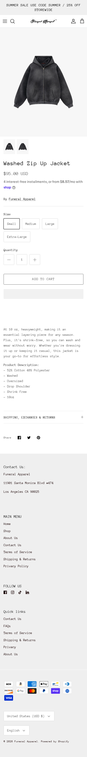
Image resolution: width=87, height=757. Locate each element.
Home (7, 524)
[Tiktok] (20, 592)
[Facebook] (5, 592)
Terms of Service (18, 552)
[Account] (72, 21)
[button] (43, 294)
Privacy (10, 647)
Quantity (11, 250)
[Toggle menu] (5, 21)
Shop (7, 531)
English (13, 730)
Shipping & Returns (20, 559)
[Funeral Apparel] (43, 21)
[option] (43, 82)
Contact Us (12, 545)
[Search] (15, 21)
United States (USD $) (26, 716)
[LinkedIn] (27, 592)
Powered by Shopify (55, 741)
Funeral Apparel (22, 199)
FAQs (7, 626)
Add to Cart (43, 279)
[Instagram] (12, 592)
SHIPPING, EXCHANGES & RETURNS (29, 417)
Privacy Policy (16, 566)
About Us (11, 538)
